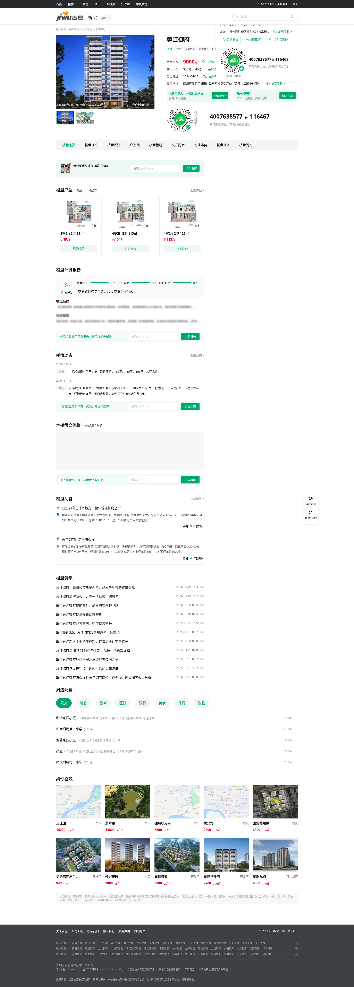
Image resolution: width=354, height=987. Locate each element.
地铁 (83, 703)
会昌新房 (216, 948)
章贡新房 (87, 29)
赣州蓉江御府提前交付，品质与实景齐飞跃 (87, 605)
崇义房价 (242, 954)
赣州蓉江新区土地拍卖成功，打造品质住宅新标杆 (92, 641)
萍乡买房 (206, 943)
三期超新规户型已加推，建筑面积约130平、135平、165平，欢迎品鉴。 (114, 372)
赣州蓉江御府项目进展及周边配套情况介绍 (87, 659)
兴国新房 (229, 948)
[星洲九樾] (275, 840)
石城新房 (203, 948)
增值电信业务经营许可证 (140, 969)
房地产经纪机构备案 (169, 969)
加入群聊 (287, 96)
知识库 (125, 4)
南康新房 (77, 948)
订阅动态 (190, 406)
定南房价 (255, 954)
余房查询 (214, 69)
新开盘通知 (210, 76)
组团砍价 (220, 96)
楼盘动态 (223, 145)
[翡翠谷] (127, 787)
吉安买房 (193, 943)
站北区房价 (150, 954)
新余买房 (167, 943)
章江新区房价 (133, 954)
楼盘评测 (113, 145)
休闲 (182, 703)
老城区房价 (117, 954)
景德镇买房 (220, 943)
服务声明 (124, 931)
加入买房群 (280, 39)
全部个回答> (193, 527)
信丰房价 (177, 954)
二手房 (84, 4)
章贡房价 (164, 954)
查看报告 (190, 336)
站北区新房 (150, 948)
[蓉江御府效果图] (105, 72)
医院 (123, 703)
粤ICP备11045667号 (67, 969)
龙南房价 (190, 954)
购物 (201, 703)
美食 (162, 703)
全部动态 (196, 355)
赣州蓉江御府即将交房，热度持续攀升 (84, 623)
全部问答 (196, 499)
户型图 (135, 145)
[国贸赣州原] (275, 787)
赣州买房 (61, 29)
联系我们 (93, 931)
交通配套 (178, 145)
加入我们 (108, 931)
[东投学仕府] (226, 840)
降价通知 (214, 62)
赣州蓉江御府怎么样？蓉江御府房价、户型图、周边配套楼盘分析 (103, 677)
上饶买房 (103, 943)
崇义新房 (242, 948)
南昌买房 (77, 943)
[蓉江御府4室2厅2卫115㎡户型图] (130, 214)
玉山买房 (260, 943)
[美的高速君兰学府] (78, 840)
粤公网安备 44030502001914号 (104, 969)
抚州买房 (234, 943)
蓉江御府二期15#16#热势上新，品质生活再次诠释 (93, 650)
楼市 (97, 4)
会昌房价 (216, 954)
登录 (295, 4)
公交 (64, 703)
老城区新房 (117, 948)
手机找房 (142, 4)
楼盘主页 (68, 145)
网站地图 (139, 931)
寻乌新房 (267, 948)
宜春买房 (154, 943)
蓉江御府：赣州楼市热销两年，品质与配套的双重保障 (95, 587)
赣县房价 (90, 954)
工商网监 (189, 969)
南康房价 (77, 954)
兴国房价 (229, 954)
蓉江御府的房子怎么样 (78, 540)
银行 (142, 703)
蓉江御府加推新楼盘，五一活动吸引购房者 (87, 596)
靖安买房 (141, 943)
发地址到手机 (274, 83)
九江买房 (129, 943)
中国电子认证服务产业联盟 (213, 969)
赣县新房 (90, 948)
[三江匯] (78, 787)
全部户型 (196, 190)
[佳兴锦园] (127, 840)
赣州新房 (74, 29)
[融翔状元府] (177, 787)
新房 (71, 4)
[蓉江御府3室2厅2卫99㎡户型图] (78, 214)
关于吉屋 (62, 931)
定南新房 (255, 948)
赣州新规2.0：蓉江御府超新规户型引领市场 (88, 632)
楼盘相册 (155, 145)
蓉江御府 (100, 29)
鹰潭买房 (247, 943)
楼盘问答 (245, 145)
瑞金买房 (180, 943)
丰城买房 (116, 943)
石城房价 (203, 954)
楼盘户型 (64, 190)
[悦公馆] (226, 787)
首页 (59, 4)
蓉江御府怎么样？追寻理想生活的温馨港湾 (87, 668)
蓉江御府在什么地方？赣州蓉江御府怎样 (91, 508)
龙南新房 (190, 948)
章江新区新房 (133, 948)
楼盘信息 (91, 145)
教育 (103, 703)
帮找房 (111, 4)
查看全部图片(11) (142, 104)
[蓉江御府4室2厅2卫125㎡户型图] (182, 214)
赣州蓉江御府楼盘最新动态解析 (79, 614)
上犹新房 (103, 948)
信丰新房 (177, 948)
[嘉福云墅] (177, 840)
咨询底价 (79, 248)
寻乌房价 (267, 954)
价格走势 (200, 145)
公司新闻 (77, 931)
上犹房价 (103, 954)
